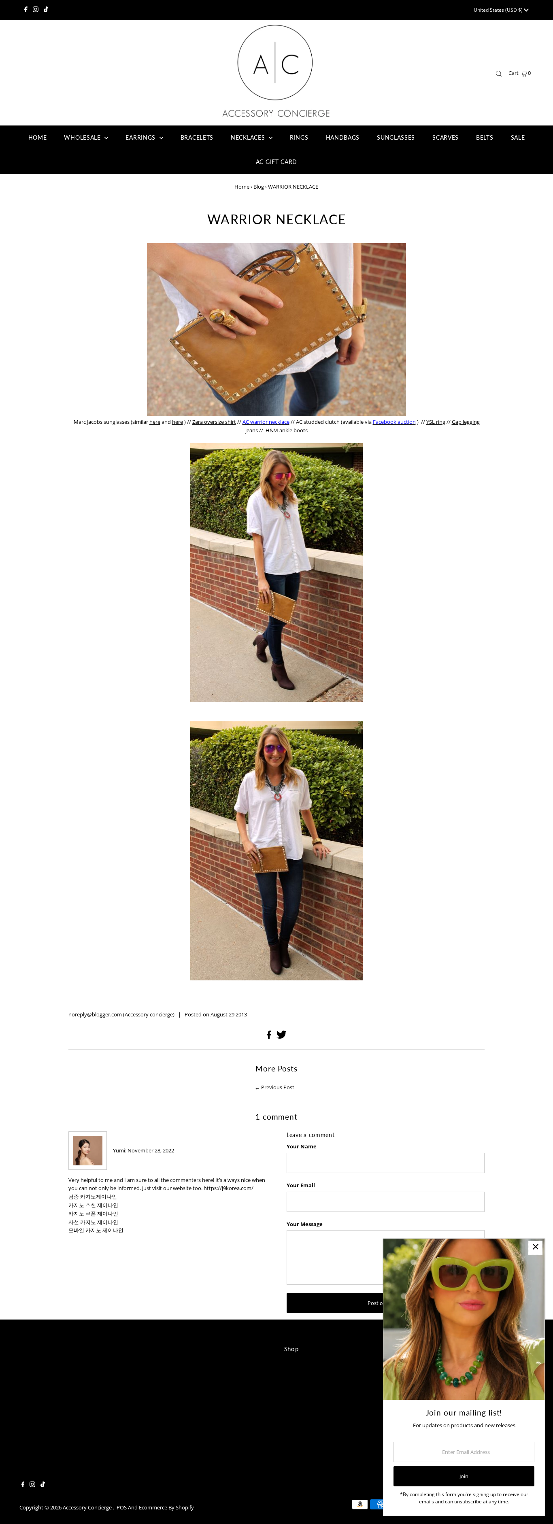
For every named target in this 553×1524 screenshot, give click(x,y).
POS (122, 1507)
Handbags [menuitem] (343, 137)
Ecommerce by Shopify (166, 1507)
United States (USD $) (499, 9)
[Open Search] (498, 73)
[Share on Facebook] (269, 1036)
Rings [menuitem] (299, 137)
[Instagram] (35, 10)
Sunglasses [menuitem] (396, 137)
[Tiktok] (46, 10)
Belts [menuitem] (484, 137)
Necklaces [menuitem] (249, 137)
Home (241, 186)
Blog (258, 186)
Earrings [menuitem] (141, 137)
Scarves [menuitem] (445, 137)
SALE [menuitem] (518, 137)
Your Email (301, 1185)
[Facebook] (26, 10)
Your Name (302, 1146)
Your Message (305, 1224)
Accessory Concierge (88, 1507)
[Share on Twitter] (281, 1036)
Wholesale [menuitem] (83, 137)
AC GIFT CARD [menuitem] (276, 161)
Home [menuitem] (37, 137)
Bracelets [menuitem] (197, 137)
